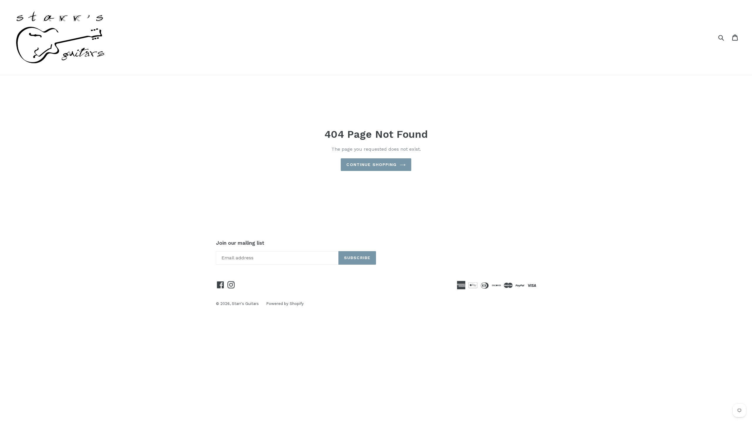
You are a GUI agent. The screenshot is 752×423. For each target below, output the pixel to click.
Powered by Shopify (285, 303)
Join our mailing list (240, 243)
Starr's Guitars (245, 303)
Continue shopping (371, 164)
